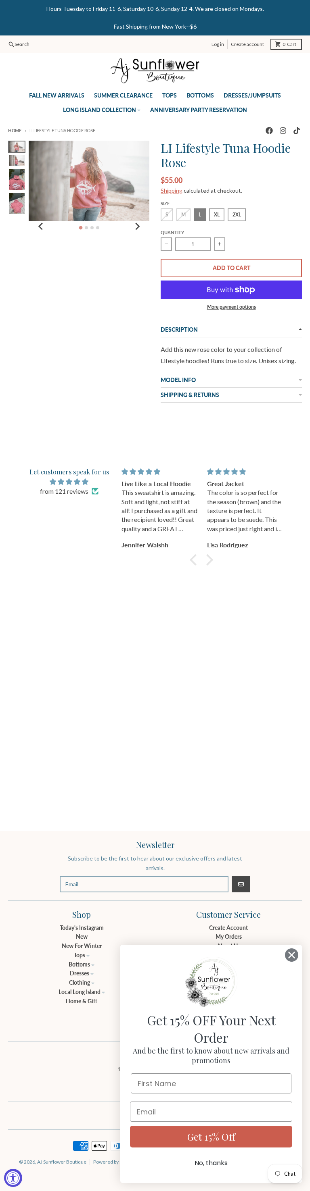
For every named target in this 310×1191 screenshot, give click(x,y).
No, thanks (211, 1163)
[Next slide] (137, 226)
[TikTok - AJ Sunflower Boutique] (296, 130)
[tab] (80, 227)
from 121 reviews (64, 491)
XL (217, 215)
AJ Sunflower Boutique (61, 1162)
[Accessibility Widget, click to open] (13, 1178)
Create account (247, 44)
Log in (218, 44)
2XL (236, 215)
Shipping (171, 190)
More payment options (231, 307)
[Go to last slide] (40, 226)
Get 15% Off (211, 1136)
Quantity (172, 232)
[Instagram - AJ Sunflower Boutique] (283, 130)
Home (14, 130)
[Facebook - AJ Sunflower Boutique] (269, 130)
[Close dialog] (292, 955)
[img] (69, 481)
